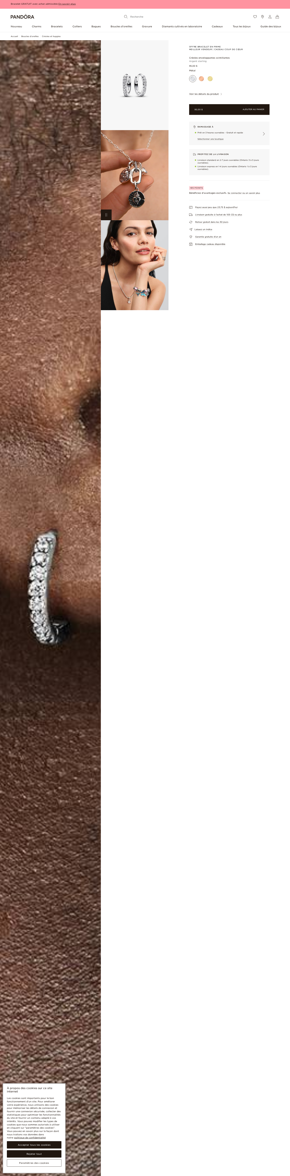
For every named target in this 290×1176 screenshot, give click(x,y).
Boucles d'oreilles (121, 26)
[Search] (126, 16)
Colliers (77, 26)
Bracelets (57, 26)
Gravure (147, 26)
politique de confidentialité (30, 1137)
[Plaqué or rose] (201, 78)
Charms (36, 26)
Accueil (14, 36)
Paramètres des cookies (34, 1163)
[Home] (22, 17)
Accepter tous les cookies (34, 1145)
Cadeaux (217, 26)
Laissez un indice (203, 229)
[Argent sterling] (192, 78)
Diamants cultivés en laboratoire (182, 26)
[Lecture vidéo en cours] (106, 215)
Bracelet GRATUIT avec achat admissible (34, 5)
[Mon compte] (270, 16)
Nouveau (16, 26)
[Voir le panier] (277, 16)
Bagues (96, 26)
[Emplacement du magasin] (262, 16)
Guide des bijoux (270, 26)
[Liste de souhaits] (255, 16)
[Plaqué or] (210, 78)
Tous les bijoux (242, 26)
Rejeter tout (34, 1154)
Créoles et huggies (51, 36)
